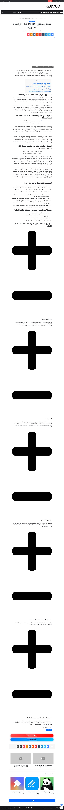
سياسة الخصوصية (46, 12)
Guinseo (44, 807)
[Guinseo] (53, 6)
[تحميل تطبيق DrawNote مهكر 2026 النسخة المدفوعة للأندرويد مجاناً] (31, 783)
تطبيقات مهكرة (38, 18)
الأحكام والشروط (56, 12)
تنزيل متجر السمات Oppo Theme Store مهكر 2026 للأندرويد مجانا (18, 791)
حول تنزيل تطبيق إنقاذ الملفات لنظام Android (42, 83)
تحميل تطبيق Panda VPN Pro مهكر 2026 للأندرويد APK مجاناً (47, 791)
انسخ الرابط (48, 729)
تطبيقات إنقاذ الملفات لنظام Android (43, 88)
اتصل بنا (51, 12)
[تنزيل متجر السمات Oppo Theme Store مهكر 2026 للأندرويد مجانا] (17, 783)
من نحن (40, 12)
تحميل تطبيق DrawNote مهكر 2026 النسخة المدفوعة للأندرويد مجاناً (32, 792)
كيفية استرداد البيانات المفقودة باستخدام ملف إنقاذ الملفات (39, 84)
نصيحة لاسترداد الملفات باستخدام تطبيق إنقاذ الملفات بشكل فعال (38, 86)
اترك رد (32, 800)
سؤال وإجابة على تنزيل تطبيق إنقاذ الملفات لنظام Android (39, 91)
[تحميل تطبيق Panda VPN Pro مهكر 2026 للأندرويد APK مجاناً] (47, 783)
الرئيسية (61, 12)
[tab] (32, 277)
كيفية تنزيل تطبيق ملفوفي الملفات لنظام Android (41, 89)
